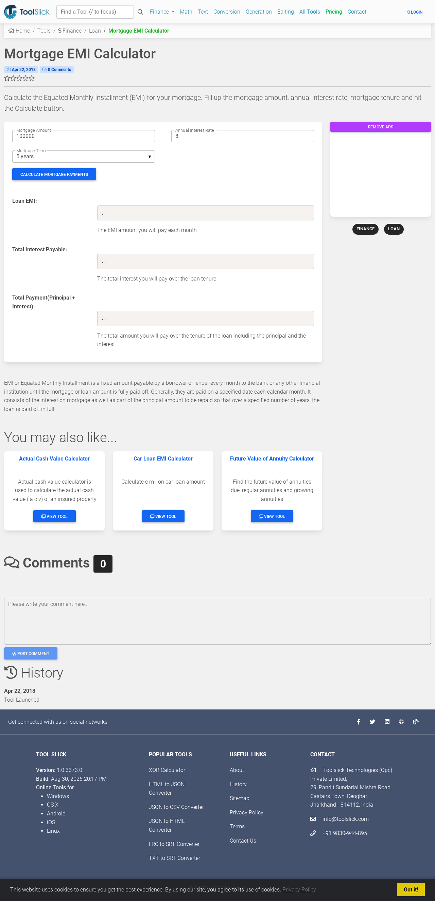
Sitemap (239, 798)
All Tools (309, 11)
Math (186, 11)
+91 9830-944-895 (344, 833)
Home (22, 31)
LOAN (394, 228)
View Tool (57, 516)
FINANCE (365, 228)
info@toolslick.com (345, 819)
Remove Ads (380, 127)
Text (203, 11)
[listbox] (83, 156)
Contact (357, 11)
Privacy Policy (299, 889)
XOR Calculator (167, 770)
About (237, 770)
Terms (237, 826)
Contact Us (243, 840)
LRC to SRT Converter (174, 844)
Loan (95, 31)
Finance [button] (160, 11)
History (238, 784)
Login (416, 12)
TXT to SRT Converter (174, 858)
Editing (285, 11)
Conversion (226, 11)
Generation (259, 11)
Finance (71, 31)
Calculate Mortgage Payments (54, 174)
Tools (44, 31)
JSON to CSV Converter (176, 807)
